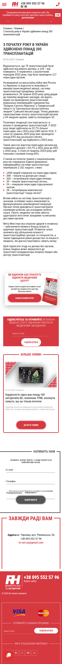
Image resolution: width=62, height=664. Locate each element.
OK (58, 15)
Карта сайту (30, 581)
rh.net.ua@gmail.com (31, 542)
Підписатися (31, 342)
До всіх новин (31, 425)
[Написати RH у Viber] (25, 6)
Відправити (31, 500)
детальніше (28, 17)
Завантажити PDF (24, 298)
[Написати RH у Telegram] (22, 6)
